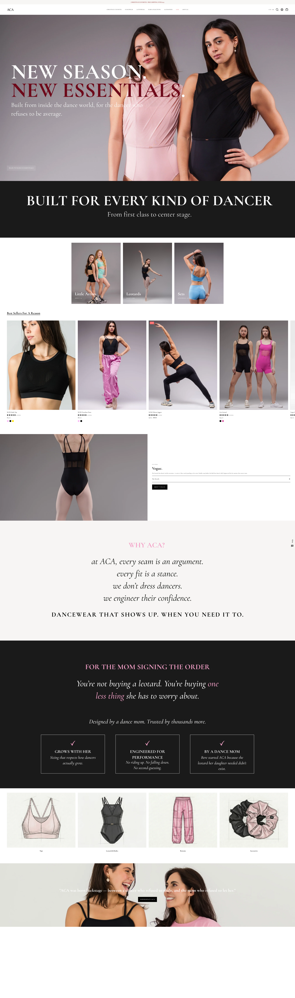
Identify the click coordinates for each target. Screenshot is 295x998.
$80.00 (79, 417)
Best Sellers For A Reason (23, 313)
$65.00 (8, 417)
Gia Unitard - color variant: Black (220, 421)
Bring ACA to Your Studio (110, 961)
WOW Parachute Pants (84, 412)
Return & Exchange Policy (78, 964)
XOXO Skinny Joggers (155, 412)
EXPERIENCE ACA (147, 899)
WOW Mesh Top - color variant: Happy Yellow (13, 421)
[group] (147, 2)
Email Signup (106, 959)
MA (104, 956)
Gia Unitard (223, 412)
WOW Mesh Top (12, 412)
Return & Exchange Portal (78, 967)
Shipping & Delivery (76, 969)
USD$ (269, 9)
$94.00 (221, 417)
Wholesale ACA (107, 964)
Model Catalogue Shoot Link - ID (80, 972)
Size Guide (74, 959)
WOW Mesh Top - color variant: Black (10, 421)
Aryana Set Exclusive (108, 967)
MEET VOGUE (159, 487)
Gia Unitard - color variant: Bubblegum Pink (223, 421)
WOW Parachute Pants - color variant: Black (81, 421)
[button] (154, 9)
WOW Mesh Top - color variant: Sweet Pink (8, 421)
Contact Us (74, 961)
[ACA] (10, 9)
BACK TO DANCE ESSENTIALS (21, 168)
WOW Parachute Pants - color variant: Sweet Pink (79, 421)
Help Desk (74, 956)
